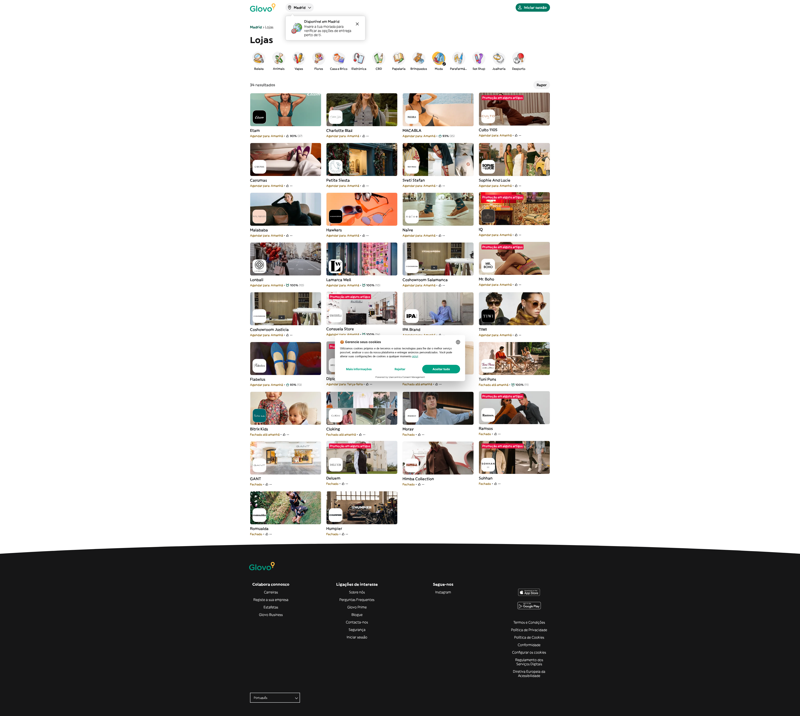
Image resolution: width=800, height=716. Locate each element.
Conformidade (529, 645)
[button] (259, 61)
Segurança (357, 630)
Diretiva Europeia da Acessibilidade (529, 673)
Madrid (256, 27)
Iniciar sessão (357, 637)
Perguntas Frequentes (356, 600)
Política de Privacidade (529, 630)
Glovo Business (271, 615)
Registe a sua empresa (270, 600)
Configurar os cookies (529, 652)
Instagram (443, 592)
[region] (400, 61)
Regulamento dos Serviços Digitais (529, 662)
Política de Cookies (529, 637)
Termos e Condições (529, 622)
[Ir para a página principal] (262, 7)
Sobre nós (357, 592)
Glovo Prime (357, 607)
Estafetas (271, 607)
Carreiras (271, 592)
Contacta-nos (357, 622)
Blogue (356, 615)
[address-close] (357, 24)
